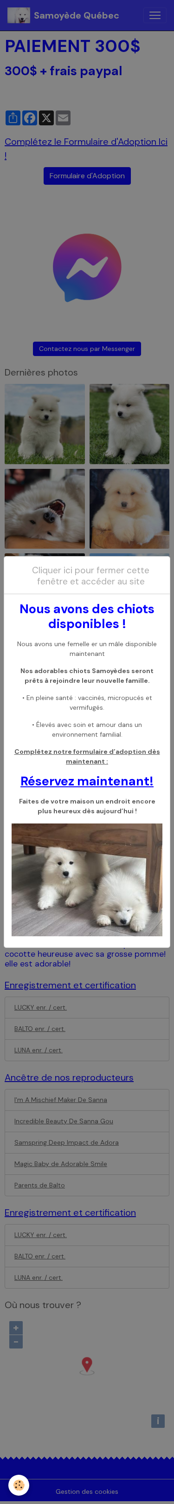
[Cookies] (18, 1485)
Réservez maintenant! (87, 781)
